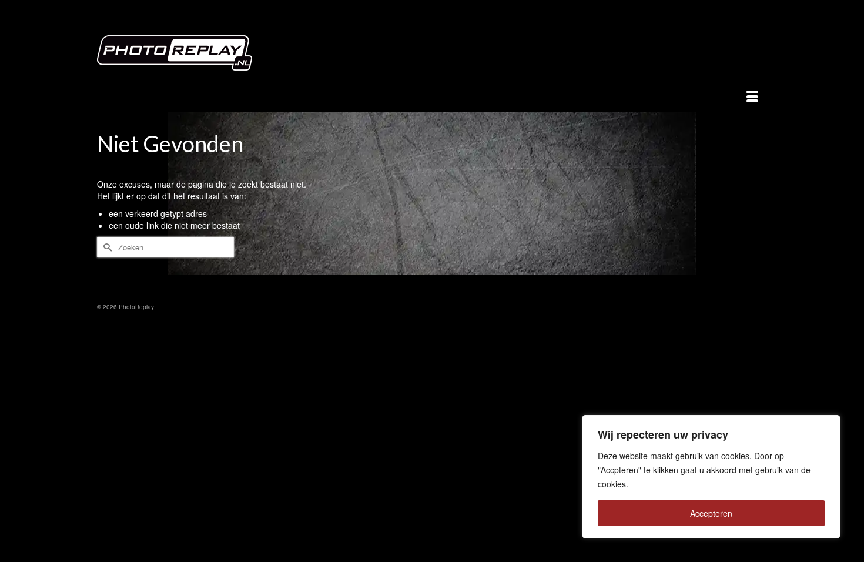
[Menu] (752, 97)
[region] (711, 476)
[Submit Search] (106, 247)
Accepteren (711, 513)
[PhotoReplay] (203, 55)
